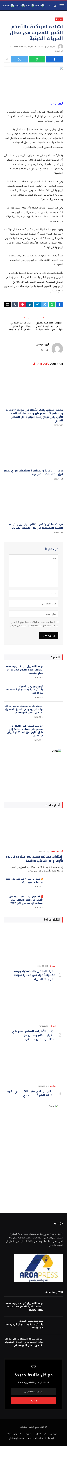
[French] (39, 5)
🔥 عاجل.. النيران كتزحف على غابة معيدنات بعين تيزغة (24, 880)
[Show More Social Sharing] (7, 59)
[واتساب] (37, 59)
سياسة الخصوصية (35, 1438)
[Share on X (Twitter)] (19, 59)
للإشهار (50, 1438)
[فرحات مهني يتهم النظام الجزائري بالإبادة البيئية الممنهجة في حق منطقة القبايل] (33, 502)
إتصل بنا (28, 1433)
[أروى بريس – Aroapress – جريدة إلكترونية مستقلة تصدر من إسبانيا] (48, 5)
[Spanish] (8, 5)
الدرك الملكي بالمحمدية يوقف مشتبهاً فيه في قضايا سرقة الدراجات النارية (34, 975)
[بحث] (55, 5)
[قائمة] (62, 5)
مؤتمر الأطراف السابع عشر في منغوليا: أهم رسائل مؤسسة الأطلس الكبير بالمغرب (33, 1035)
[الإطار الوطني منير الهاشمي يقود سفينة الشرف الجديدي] (33, 1064)
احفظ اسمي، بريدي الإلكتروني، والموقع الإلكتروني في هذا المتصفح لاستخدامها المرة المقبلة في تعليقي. (34, 624)
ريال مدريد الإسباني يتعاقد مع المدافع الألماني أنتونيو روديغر (19, 326)
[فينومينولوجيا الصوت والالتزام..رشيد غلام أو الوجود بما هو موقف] (54, 690)
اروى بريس (51, 46)
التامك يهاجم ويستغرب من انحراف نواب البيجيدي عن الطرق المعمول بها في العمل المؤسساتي (24, 709)
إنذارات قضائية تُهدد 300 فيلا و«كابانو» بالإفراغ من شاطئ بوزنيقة (34, 858)
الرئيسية (59, 19)
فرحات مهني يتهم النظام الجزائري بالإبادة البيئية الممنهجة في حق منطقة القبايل (36, 526)
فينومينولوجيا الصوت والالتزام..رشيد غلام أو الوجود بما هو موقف (24, 689)
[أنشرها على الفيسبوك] (54, 59)
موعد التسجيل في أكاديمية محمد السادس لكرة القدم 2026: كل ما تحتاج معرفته (24, 669)
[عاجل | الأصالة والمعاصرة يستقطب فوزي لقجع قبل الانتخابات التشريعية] (33, 448)
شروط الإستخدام (16, 1438)
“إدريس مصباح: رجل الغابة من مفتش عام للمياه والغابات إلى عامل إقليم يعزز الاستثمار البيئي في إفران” (25, 731)
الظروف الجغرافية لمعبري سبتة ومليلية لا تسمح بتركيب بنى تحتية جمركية (49, 326)
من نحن (53, 1433)
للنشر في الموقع (14, 1433)
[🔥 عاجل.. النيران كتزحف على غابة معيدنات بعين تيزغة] (54, 883)
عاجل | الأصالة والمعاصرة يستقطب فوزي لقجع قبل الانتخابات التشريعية (33, 472)
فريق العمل (41, 1433)
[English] (20, 5)
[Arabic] (30, 5)
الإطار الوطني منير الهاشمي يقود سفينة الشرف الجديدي (31, 1093)
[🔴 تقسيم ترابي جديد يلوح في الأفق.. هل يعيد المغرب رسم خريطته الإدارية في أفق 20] (54, 901)
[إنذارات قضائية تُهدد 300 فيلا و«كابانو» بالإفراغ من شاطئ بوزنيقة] (33, 830)
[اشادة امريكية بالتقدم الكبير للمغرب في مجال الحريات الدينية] (33, 81)
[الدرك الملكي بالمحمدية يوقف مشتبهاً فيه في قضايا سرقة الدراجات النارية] (33, 944)
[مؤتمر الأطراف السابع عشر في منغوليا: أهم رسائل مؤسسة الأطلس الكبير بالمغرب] (33, 1004)
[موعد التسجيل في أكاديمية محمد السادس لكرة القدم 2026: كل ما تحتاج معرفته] (54, 671)
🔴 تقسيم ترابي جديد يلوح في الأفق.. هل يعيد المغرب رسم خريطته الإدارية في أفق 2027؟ (26, 899)
